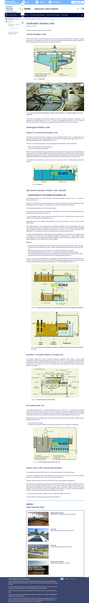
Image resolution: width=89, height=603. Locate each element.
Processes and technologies (37, 15)
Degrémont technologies (53, 15)
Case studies (65, 15)
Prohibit (67, 579)
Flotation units (35, 507)
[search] (82, 15)
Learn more (74, 579)
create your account (77, 2)
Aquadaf (42, 507)
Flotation (28, 507)
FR (81, 8)
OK (62, 579)
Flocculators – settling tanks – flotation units (10, 8)
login (78, 8)
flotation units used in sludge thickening (13, 32)
